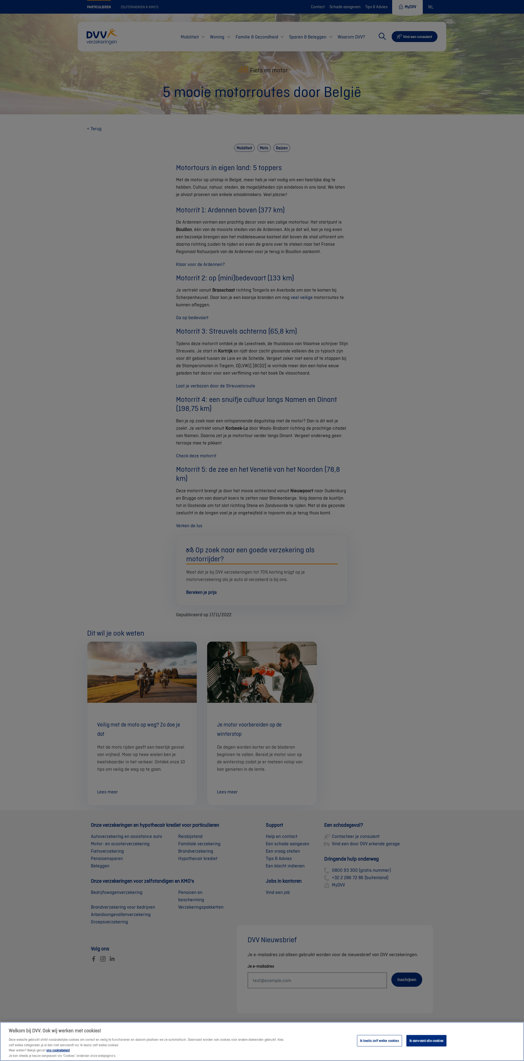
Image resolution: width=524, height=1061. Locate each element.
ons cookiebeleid (58, 1050)
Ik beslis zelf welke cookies (379, 1040)
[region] (262, 1041)
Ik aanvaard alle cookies (426, 1040)
